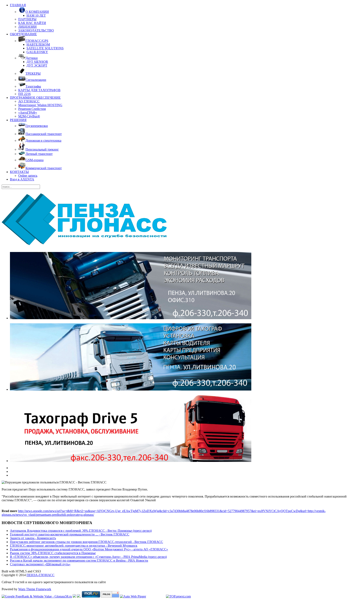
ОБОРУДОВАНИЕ (23, 34)
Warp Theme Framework (34, 589)
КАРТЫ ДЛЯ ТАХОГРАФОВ (39, 90)
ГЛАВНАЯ (18, 5)
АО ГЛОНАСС (29, 101)
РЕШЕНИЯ (18, 120)
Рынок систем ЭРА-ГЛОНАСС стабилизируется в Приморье (53, 553)
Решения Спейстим (32, 109)
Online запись (27, 175)
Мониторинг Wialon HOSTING (40, 105)
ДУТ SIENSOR (37, 61)
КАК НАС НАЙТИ (32, 23)
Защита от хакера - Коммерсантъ (33, 538)
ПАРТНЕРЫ (27, 19)
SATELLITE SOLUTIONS (45, 48)
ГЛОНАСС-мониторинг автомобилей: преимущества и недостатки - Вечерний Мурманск (73, 545)
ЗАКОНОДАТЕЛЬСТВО (36, 30)
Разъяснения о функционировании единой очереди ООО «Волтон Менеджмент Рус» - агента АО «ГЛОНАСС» (89, 549)
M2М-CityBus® (29, 116)
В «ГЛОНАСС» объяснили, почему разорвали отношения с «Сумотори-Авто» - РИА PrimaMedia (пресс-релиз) (88, 557)
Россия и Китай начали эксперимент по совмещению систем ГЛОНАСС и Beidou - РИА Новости (79, 560)
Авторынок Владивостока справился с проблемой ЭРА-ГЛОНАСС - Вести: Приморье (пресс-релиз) (81, 530)
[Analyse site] (110, 596)
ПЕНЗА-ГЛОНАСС (40, 575)
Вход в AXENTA (22, 179)
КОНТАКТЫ (19, 172)
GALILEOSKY (37, 52)
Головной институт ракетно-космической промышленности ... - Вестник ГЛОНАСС (69, 534)
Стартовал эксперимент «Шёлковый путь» (40, 564)
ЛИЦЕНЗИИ (27, 26)
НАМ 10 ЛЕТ (36, 15)
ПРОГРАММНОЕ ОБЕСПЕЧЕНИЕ (35, 97)
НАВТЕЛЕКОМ (38, 44)
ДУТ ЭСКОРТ (37, 65)
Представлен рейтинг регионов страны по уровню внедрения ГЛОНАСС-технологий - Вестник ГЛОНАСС (86, 542)
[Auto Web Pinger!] (133, 596)
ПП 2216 (24, 94)
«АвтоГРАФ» (27, 112)
